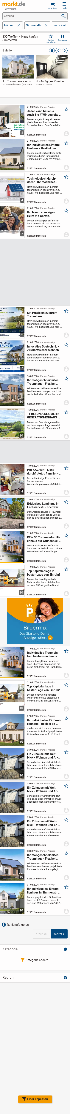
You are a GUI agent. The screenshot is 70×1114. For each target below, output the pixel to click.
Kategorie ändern (37, 960)
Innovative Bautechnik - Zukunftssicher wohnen (43, 348)
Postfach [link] (53, 8)
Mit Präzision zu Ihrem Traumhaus (42, 314)
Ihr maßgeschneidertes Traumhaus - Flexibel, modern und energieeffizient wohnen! (43, 381)
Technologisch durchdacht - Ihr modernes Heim (41, 180)
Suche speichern (50, 41)
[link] (18, 73)
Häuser (8, 25)
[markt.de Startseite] (13, 3)
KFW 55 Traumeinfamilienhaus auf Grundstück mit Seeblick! (43, 539)
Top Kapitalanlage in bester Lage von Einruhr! (43, 572)
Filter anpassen (37, 1099)
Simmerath (33, 25)
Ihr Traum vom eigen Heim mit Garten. (41, 214)
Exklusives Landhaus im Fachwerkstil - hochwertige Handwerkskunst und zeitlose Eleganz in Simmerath (43, 505)
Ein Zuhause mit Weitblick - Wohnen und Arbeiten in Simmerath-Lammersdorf (42, 755)
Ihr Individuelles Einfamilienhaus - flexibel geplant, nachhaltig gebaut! (44, 146)
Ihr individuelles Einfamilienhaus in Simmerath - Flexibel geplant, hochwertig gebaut (43, 890)
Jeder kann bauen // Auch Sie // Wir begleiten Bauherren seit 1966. (43, 112)
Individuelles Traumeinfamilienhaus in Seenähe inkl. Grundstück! (43, 654)
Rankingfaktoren (18, 924)
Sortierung (62, 40)
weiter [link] (58, 934)
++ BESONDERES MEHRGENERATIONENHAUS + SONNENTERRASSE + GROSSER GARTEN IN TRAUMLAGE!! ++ (43, 415)
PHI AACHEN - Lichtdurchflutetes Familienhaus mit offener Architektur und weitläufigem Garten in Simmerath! (43, 471)
